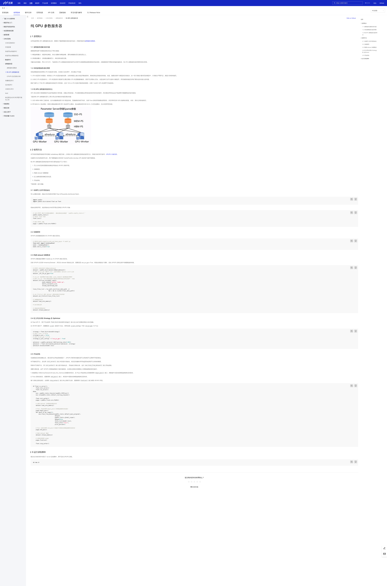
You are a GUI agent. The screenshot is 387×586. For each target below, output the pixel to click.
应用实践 (39, 12)
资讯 (80, 3)
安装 (19, 3)
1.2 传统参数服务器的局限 (369, 29)
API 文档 (51, 12)
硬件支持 (28, 12)
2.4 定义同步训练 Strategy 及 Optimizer (369, 51)
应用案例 (54, 3)
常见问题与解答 (76, 12)
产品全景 (45, 3)
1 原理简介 (364, 23)
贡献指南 (62, 12)
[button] (31, 3)
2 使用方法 (364, 38)
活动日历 (62, 3)
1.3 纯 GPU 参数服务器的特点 (369, 33)
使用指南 (17, 12)
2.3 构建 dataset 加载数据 (369, 47)
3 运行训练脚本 (365, 58)
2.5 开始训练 (365, 55)
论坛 (374, 3)
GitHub (382, 3)
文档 (31, 3)
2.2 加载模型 (365, 44)
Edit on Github (351, 18)
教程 (25, 3)
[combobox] (348, 3)
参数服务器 (59, 18)
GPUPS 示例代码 (111, 154)
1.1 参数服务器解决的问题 (369, 26)
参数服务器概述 (90, 41)
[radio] (189, 481)
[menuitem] (374, 3)
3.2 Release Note (93, 12)
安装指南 (5, 12)
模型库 (37, 3)
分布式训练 (49, 18)
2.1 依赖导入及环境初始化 (369, 41)
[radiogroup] (194, 481)
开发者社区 (71, 3)
